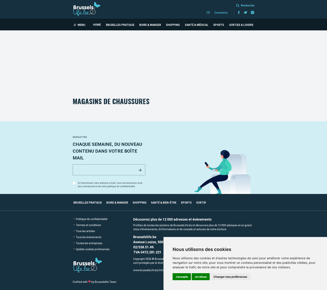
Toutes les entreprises (88, 243)
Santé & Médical (196, 24)
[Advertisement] (163, 58)
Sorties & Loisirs (241, 24)
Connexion (221, 12)
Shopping (173, 24)
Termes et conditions (88, 225)
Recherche (247, 5)
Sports (218, 24)
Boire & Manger (150, 24)
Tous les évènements (88, 237)
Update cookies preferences (92, 249)
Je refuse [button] (201, 276)
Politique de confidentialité (91, 219)
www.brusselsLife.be (145, 270)
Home (97, 24)
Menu (81, 24)
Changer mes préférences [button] (230, 276)
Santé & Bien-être (163, 202)
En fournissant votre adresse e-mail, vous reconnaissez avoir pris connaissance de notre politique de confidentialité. (110, 185)
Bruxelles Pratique (120, 24)
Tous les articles (85, 231)
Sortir (201, 202)
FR (208, 12)
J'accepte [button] (182, 276)
